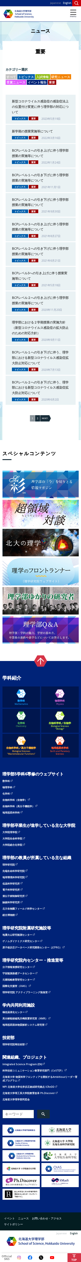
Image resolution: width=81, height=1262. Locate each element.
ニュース (23, 1218)
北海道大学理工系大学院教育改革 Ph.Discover (28, 1093)
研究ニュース (60, 77)
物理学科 (60, 702)
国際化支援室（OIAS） (15, 986)
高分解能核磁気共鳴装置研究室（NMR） (25, 1018)
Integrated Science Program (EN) (22, 1064)
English (67, 3)
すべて (11, 77)
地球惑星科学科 (60, 750)
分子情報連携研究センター (17, 967)
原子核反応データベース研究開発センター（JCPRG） (32, 947)
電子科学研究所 (11, 889)
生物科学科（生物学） (14, 799)
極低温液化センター (13, 1012)
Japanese (55, 3)
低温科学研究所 (11, 883)
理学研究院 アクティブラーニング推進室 (25, 992)
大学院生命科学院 (12, 838)
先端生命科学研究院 (13, 871)
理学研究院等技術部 (13, 1044)
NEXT (45, 418)
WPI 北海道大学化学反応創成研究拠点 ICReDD (28, 1086)
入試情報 (42, 77)
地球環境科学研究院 (13, 877)
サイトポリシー (13, 1224)
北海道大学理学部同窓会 (16, 1099)
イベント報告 (37, 82)
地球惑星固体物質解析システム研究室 (23, 1024)
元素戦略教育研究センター (17, 979)
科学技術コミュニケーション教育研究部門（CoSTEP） (33, 1070)
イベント (9, 1218)
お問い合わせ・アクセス (47, 1218)
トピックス (26, 77)
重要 (52, 82)
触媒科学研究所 (11, 902)
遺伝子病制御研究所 (13, 896)
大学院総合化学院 (12, 844)
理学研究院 (8, 864)
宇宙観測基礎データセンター (18, 973)
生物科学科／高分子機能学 (21, 750)
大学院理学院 (9, 832)
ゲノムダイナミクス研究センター (21, 941)
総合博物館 (8, 915)
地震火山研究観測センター (17, 934)
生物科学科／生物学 (60, 725)
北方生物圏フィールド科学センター (22, 908)
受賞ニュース (16, 82)
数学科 (21, 702)
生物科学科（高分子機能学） (18, 806)
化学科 (21, 724)
